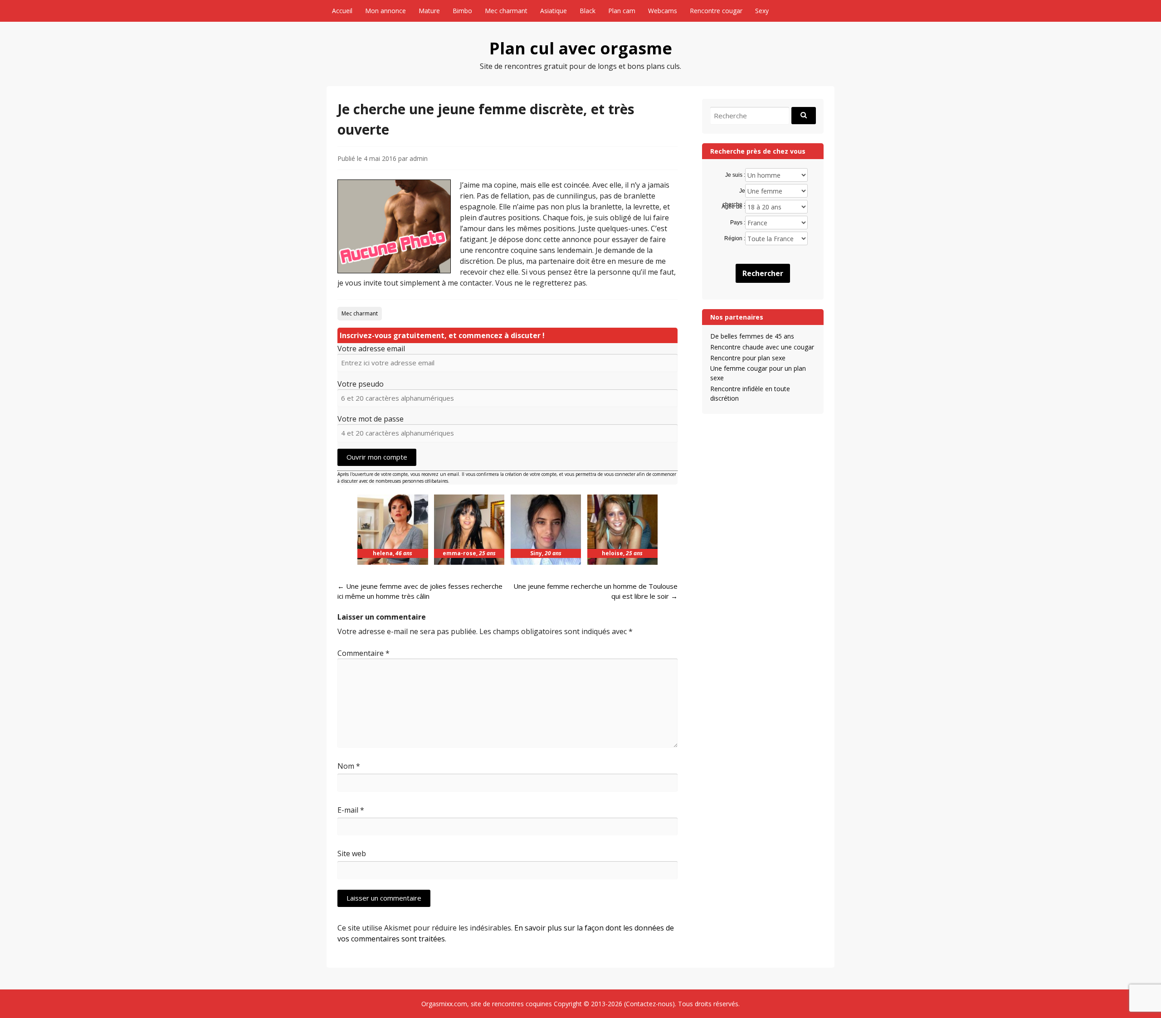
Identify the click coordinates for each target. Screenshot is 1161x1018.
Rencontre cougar (716, 10)
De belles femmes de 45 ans (752, 336)
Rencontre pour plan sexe (747, 358)
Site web (351, 853)
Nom (348, 766)
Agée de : (733, 207)
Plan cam (621, 10)
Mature (429, 10)
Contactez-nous (649, 1003)
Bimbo (462, 10)
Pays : (737, 222)
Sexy (762, 10)
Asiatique (553, 10)
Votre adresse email (371, 349)
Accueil (342, 10)
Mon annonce (385, 10)
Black (587, 10)
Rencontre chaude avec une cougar (762, 347)
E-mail (350, 810)
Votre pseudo (360, 384)
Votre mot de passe (370, 419)
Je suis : (735, 175)
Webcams (662, 10)
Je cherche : (733, 191)
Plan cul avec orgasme (580, 48)
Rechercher (762, 273)
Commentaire (363, 653)
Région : (734, 238)
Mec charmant (506, 10)
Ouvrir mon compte (376, 456)
